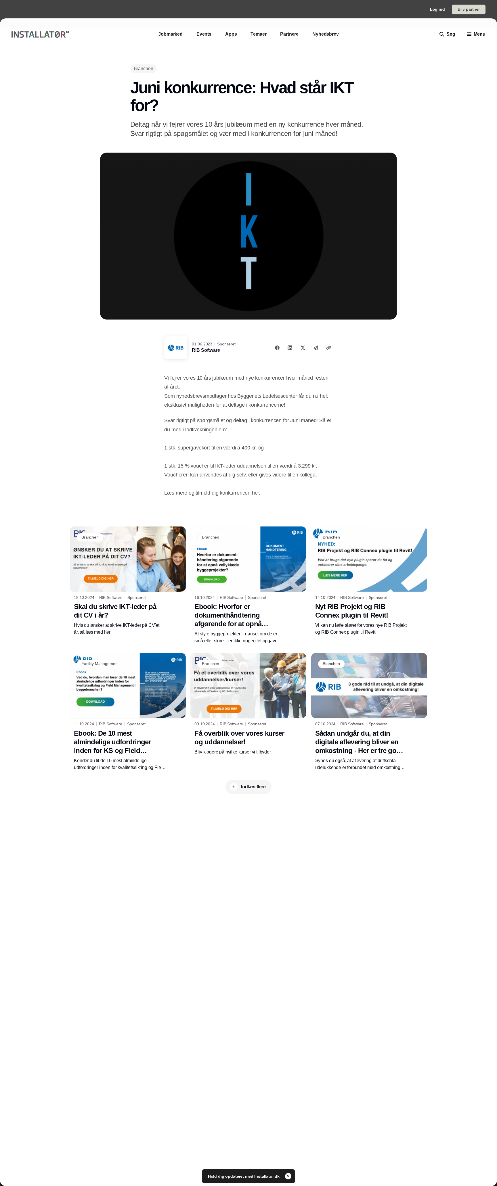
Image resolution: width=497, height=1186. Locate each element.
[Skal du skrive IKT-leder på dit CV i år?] (128, 581)
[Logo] (40, 34)
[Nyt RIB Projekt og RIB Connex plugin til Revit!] (369, 581)
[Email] (315, 347)
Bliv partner (469, 9)
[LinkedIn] (289, 347)
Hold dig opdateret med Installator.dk (244, 1176)
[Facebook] (277, 347)
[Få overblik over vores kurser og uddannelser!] (248, 704)
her (255, 493)
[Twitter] (303, 347)
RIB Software (206, 350)
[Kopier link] (328, 348)
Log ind (437, 9)
